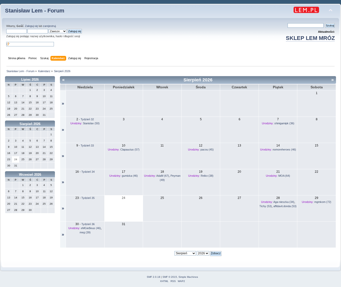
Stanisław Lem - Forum (34, 10)
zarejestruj (49, 25)
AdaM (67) (162, 175)
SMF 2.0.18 (153, 277)
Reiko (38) (207, 175)
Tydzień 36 (88, 224)
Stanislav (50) (91, 123)
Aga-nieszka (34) (283, 201)
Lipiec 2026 (30, 79)
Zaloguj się (31, 25)
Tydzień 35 (88, 197)
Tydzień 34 (88, 171)
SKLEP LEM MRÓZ (310, 38)
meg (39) (85, 232)
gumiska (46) (130, 175)
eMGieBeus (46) (91, 228)
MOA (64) (284, 175)
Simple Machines (188, 277)
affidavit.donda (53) (285, 206)
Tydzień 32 (87, 119)
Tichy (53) (265, 206)
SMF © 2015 (170, 277)
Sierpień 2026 (29, 124)
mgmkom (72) (322, 201)
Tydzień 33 (87, 145)
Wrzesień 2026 (30, 174)
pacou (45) (207, 149)
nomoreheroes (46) (284, 149)
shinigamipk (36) (284, 123)
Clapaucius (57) (130, 149)
